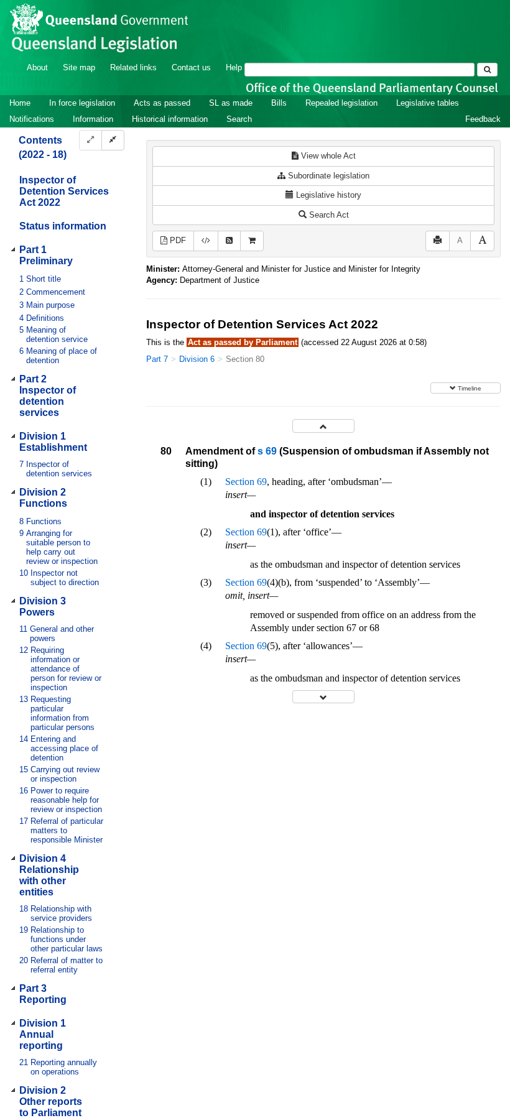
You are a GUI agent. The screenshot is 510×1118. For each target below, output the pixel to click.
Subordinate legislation (327, 175)
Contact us (191, 67)
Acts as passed (162, 103)
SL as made (231, 103)
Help (234, 67)
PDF (176, 240)
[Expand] (90, 140)
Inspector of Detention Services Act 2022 (64, 191)
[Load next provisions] (323, 696)
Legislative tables (427, 103)
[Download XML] (205, 241)
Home (19, 103)
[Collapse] (112, 140)
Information (93, 119)
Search (239, 119)
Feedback (483, 119)
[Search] (487, 69)
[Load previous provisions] (323, 425)
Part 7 (157, 359)
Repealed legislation (341, 103)
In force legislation (82, 103)
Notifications (31, 119)
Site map (79, 67)
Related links (133, 67)
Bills (279, 103)
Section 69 (246, 481)
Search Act (328, 214)
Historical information (170, 119)
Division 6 (197, 359)
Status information (62, 226)
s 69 (267, 451)
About (37, 67)
